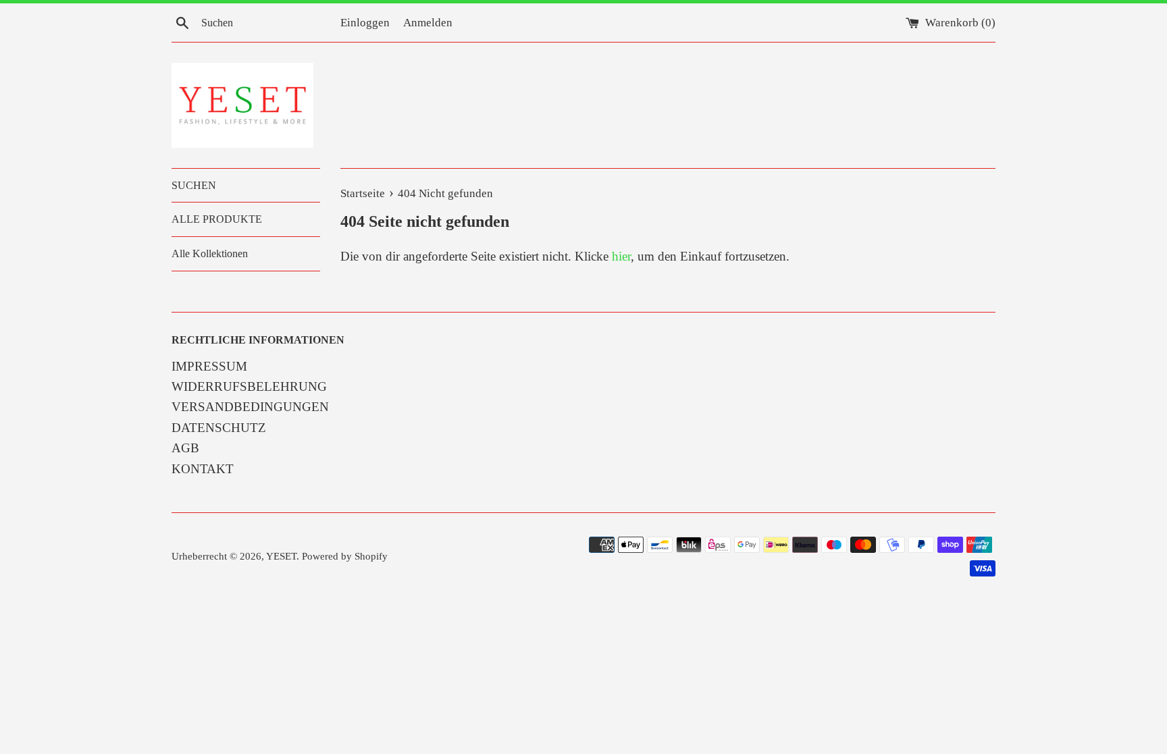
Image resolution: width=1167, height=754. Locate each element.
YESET (281, 556)
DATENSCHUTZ (219, 428)
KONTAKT (203, 469)
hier (621, 256)
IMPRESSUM (209, 366)
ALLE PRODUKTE (217, 219)
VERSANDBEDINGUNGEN (250, 407)
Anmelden (427, 22)
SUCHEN (194, 185)
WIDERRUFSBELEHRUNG (249, 386)
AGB (185, 448)
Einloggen (365, 22)
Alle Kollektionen (210, 253)
